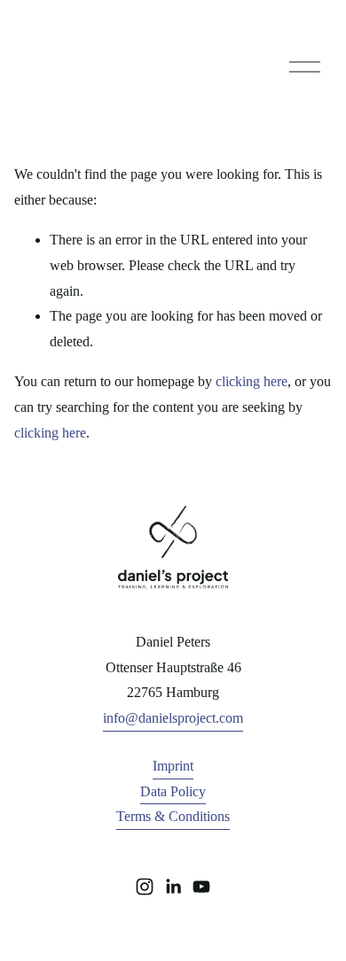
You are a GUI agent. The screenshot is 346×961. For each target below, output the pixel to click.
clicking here (251, 381)
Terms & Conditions (173, 816)
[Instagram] (144, 886)
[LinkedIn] (173, 886)
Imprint (173, 765)
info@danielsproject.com (173, 717)
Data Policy (173, 791)
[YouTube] (201, 886)
